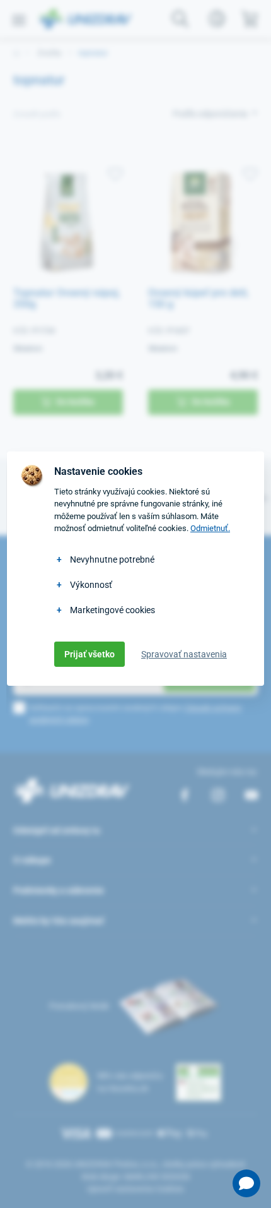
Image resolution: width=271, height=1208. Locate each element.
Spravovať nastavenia (184, 654)
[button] (246, 1183)
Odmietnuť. (210, 528)
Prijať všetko (89, 654)
